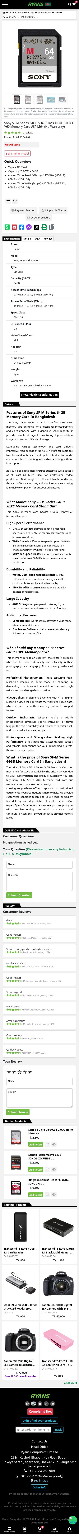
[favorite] (15, 201)
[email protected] (39, 1466)
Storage (30, 12)
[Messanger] (29, 227)
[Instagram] (46, 1403)
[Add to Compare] (33, 1223)
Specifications (12, 238)
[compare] (8, 201)
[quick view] (54, 1144)
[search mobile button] (69, 4)
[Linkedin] (52, 1403)
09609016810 (46, 1470)
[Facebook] (21, 227)
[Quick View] (33, 1237)
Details (27, 238)
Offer (24, 1531)
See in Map (41, 1480)
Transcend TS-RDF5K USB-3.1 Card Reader (19, 1250)
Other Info (39, 1487)
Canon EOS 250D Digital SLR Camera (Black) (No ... (19, 1363)
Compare (54, 1531)
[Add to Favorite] (33, 1230)
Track (58, 1429)
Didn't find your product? (39, 1420)
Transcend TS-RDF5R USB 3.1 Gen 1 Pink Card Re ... (57, 1363)
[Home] (4, 13)
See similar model (17, 153)
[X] (36, 227)
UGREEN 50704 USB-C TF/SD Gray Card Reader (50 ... (20, 1307)
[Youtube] (40, 1403)
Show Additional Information (39, 394)
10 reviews (27, 132)
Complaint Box (40, 1411)
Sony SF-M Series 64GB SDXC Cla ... (20, 17)
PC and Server (16, 12)
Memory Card (44, 12)
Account (69, 1531)
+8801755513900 (30, 1476)
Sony (57, 12)
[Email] (14, 227)
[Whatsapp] (7, 227)
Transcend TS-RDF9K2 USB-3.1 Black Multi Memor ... (58, 1250)
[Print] (44, 227)
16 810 (32, 1470)
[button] (51, 227)
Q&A (37, 238)
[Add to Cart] (33, 1216)
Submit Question (19, 895)
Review (48, 238)
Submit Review (18, 1112)
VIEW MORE (70, 1382)
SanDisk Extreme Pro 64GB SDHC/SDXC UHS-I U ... (44, 1156)
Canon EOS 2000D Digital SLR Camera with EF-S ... (57, 1307)
